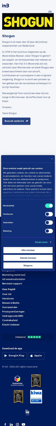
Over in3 (6, 294)
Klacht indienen (10, 324)
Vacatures (8, 298)
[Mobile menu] (50, 12)
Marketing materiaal (13, 275)
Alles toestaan (28, 250)
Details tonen (41, 242)
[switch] (49, 214)
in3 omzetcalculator (13, 279)
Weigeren (28, 265)
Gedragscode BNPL (13, 316)
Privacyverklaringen (13, 311)
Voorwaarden (9, 307)
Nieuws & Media (10, 303)
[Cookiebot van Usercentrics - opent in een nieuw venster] (41, 159)
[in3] (10, 6)
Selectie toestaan (28, 258)
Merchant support (12, 283)
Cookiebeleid (10, 320)
